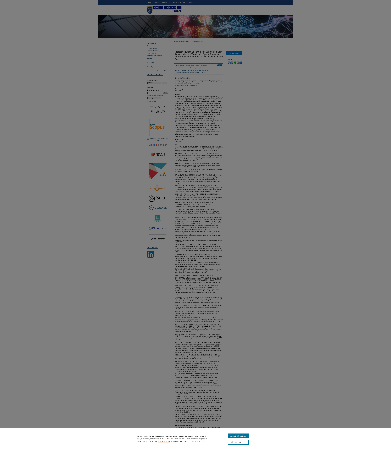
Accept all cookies (238, 436)
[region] (195, 439)
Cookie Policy (200, 441)
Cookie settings (164, 441)
